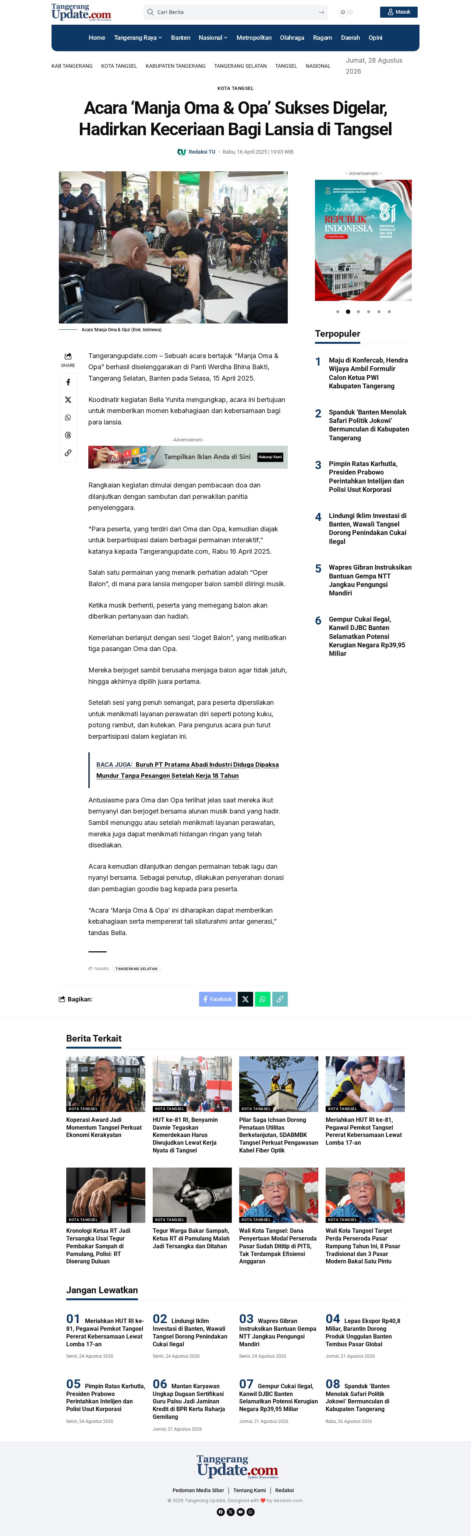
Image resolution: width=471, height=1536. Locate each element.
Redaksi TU (202, 152)
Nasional (318, 66)
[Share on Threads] (68, 435)
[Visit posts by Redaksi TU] (182, 152)
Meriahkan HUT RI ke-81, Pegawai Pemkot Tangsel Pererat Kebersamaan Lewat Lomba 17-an (364, 1131)
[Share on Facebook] (68, 382)
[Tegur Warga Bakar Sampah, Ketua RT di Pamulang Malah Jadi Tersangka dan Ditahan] (192, 1195)
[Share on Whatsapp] (68, 417)
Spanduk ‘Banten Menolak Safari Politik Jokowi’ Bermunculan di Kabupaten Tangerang (358, 1398)
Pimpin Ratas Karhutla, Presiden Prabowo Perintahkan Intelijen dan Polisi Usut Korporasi (105, 1398)
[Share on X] (68, 400)
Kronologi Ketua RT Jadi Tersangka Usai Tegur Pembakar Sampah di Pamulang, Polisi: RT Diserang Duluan (98, 1246)
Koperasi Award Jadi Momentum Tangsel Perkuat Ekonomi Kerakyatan (104, 1127)
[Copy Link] (68, 453)
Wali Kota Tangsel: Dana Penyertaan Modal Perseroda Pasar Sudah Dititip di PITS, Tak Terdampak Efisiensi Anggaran (278, 1246)
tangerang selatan (240, 66)
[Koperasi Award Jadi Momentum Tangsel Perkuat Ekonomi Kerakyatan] (105, 1084)
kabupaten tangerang (176, 66)
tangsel (286, 66)
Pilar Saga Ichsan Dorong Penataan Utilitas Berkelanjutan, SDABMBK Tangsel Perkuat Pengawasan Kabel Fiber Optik (278, 1135)
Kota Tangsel (119, 66)
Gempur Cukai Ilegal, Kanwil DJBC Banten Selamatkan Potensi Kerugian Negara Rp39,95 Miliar (367, 636)
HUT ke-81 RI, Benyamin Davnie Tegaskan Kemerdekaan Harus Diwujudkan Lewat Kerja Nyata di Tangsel (185, 1135)
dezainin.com (287, 1500)
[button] (338, 312)
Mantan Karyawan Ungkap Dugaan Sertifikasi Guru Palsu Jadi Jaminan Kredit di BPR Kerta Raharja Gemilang (189, 1401)
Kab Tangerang (72, 66)
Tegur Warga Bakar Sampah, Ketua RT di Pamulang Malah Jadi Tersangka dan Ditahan (191, 1238)
